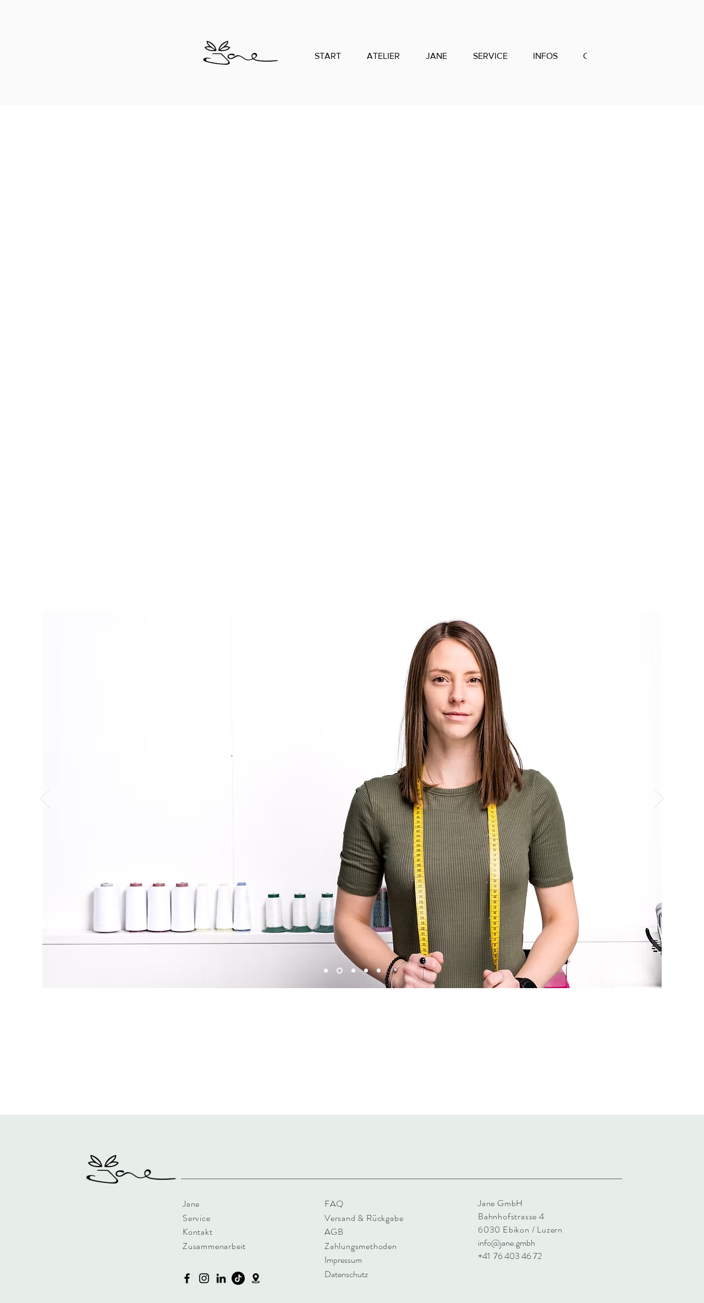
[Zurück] (45, 799)
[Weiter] (659, 799)
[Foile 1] (340, 971)
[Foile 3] (366, 971)
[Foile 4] (353, 971)
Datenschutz (346, 1274)
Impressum (343, 1259)
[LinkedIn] (221, 1278)
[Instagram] (204, 1278)
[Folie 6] (379, 971)
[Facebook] (187, 1278)
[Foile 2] (326, 971)
